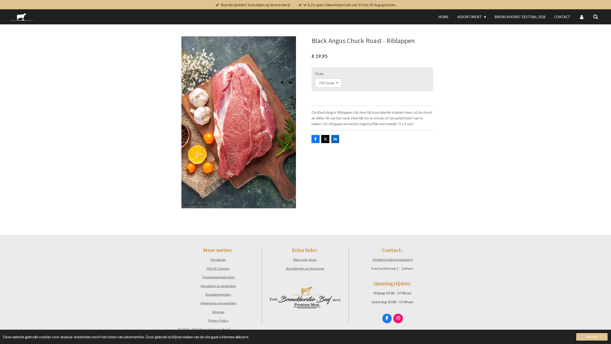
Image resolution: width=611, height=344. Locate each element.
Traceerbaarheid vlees (218, 277)
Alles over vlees (305, 260)
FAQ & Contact (218, 268)
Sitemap (218, 312)
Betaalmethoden (218, 294)
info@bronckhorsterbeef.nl (393, 260)
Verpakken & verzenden (218, 286)
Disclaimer (218, 260)
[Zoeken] (595, 17)
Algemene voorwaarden (218, 303)
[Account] (581, 17)
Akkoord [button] (592, 337)
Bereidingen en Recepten (305, 268)
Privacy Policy (218, 320)
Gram (319, 73)
